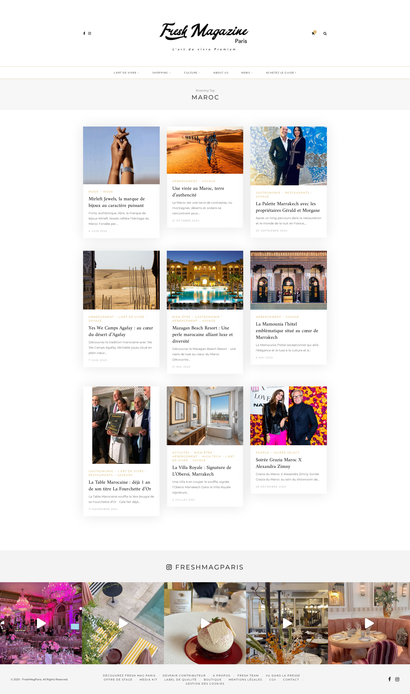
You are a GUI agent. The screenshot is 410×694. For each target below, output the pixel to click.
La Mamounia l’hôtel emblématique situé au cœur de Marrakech (287, 331)
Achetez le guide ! (281, 72)
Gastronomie (268, 192)
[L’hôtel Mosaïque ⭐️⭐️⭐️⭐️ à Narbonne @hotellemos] (123, 623)
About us (220, 72)
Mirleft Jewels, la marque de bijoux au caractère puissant (117, 202)
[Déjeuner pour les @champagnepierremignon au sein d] (205, 623)
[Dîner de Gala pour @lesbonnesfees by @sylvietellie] (41, 623)
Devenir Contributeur (184, 675)
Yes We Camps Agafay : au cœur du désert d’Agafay (121, 331)
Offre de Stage (118, 679)
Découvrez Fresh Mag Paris (129, 675)
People (262, 452)
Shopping (160, 72)
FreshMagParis (209, 567)
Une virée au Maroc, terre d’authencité (198, 192)
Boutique (213, 679)
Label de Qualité (180, 679)
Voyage (209, 181)
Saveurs (125, 475)
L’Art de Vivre (125, 72)
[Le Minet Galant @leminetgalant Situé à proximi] (287, 623)
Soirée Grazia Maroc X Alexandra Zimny (279, 463)
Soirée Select (287, 452)
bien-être (181, 316)
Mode (108, 191)
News (245, 72)
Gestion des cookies (205, 683)
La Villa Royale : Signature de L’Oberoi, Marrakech (201, 471)
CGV (272, 679)
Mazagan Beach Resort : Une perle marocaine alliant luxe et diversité (202, 335)
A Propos (221, 675)
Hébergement (185, 181)
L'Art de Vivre (132, 316)
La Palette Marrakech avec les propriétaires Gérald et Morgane (288, 207)
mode (94, 191)
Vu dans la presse (283, 675)
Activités (181, 452)
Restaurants (297, 192)
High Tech (211, 456)
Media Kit (148, 679)
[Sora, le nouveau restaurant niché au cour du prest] (369, 623)
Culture (191, 72)
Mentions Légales (245, 679)
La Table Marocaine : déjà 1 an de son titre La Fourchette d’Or (120, 486)
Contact (291, 679)
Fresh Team (248, 675)
